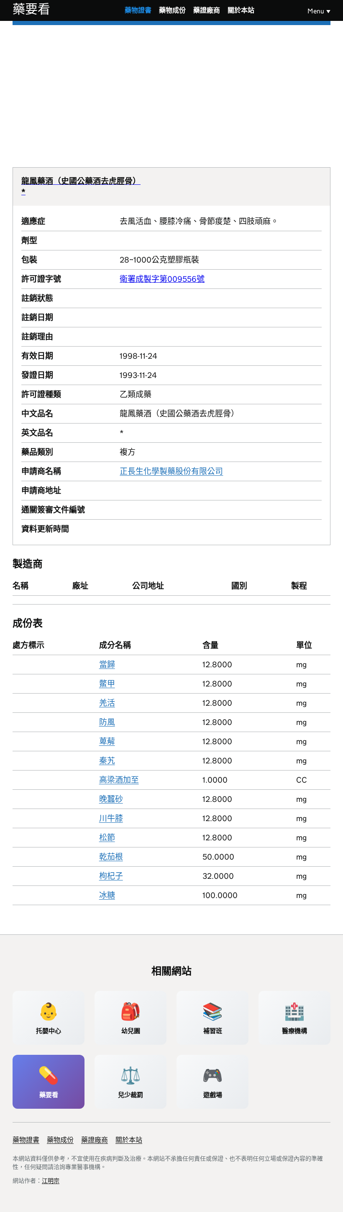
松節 (107, 837)
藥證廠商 (206, 10)
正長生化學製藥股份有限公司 (171, 471)
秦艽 (107, 760)
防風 (107, 722)
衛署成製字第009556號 (162, 279)
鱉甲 (107, 684)
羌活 (107, 703)
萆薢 (107, 741)
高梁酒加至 (119, 780)
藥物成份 (172, 10)
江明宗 (50, 1180)
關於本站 (241, 10)
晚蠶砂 (111, 799)
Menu (315, 11)
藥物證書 (138, 10)
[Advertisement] (171, 87)
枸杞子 (111, 876)
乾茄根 (111, 857)
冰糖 (107, 895)
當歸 (107, 664)
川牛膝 (111, 818)
